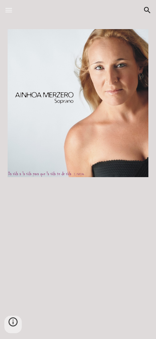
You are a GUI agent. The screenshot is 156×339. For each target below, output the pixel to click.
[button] (8, 10)
